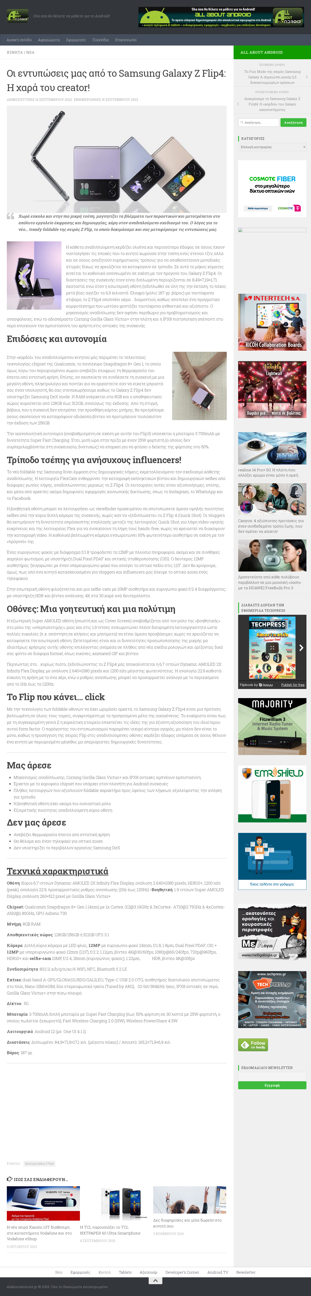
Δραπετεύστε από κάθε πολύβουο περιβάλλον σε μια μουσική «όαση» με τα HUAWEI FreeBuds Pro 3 (269, 582)
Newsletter (246, 1272)
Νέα (30, 52)
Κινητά (15, 52)
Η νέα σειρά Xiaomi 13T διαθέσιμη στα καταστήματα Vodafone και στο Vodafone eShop (39, 1233)
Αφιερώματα (49, 39)
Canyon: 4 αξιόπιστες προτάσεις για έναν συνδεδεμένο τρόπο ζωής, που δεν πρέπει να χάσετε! (271, 526)
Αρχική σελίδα (19, 39)
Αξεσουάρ (148, 1272)
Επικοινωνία (126, 39)
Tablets (125, 1272)
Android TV (217, 1272)
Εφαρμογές (76, 39)
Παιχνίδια (100, 39)
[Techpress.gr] (272, 1026)
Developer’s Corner (182, 1272)
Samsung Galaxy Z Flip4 (39, 1163)
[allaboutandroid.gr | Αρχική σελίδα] (17, 16)
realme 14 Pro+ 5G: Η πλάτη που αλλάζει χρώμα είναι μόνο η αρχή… (269, 472)
